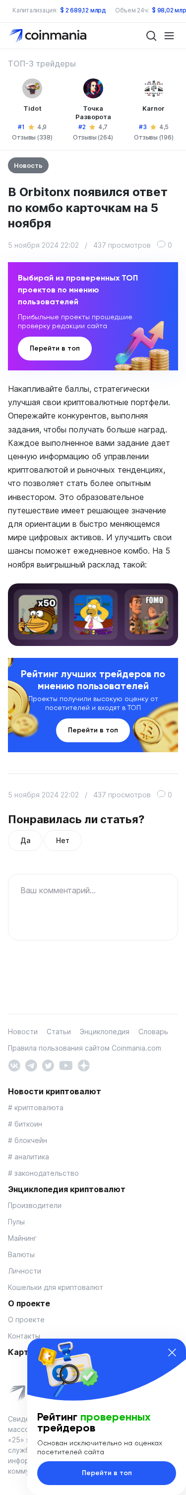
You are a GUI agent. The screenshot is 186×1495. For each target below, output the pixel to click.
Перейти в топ (55, 348)
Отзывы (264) (93, 137)
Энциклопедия (104, 1031)
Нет (62, 840)
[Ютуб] (66, 1064)
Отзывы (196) (153, 137)
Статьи (59, 1031)
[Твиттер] (48, 1064)
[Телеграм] (31, 1064)
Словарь (153, 1031)
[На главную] (49, 35)
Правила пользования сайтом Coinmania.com (84, 1048)
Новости (23, 1031)
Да (25, 840)
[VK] (14, 1064)
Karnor (153, 108)
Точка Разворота (93, 112)
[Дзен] (83, 1064)
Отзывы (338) (32, 137)
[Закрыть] (172, 1352)
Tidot (32, 108)
